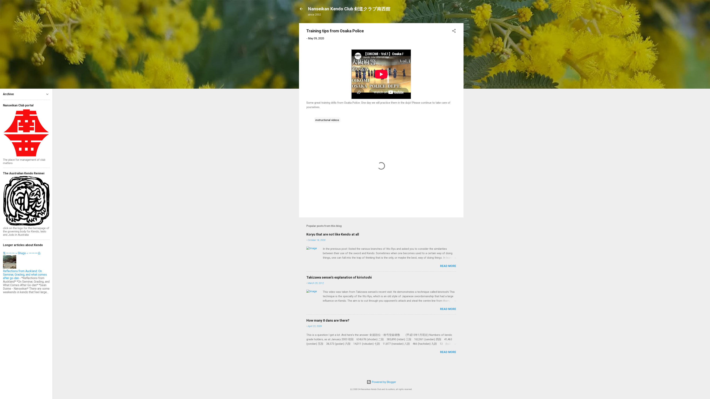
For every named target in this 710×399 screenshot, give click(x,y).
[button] (454, 31)
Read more (448, 266)
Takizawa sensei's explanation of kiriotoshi (339, 277)
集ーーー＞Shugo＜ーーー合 (22, 253)
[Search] (461, 10)
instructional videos (327, 120)
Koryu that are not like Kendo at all (332, 234)
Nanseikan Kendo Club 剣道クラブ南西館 (349, 8)
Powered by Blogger (383, 382)
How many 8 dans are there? (327, 320)
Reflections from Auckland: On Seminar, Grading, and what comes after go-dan (25, 274)
